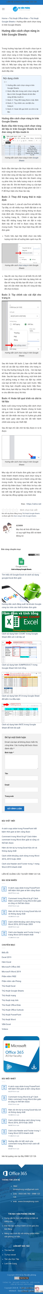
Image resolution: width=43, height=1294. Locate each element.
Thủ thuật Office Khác (18, 18)
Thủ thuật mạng (9, 995)
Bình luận (9, 752)
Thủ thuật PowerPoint (11, 1014)
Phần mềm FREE (9, 976)
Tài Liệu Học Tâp (11, 1259)
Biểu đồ (5, 952)
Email (7, 785)
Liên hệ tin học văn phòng (22, 1284)
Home (4, 18)
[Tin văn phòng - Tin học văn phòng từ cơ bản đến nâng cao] (22, 9)
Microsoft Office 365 (11, 967)
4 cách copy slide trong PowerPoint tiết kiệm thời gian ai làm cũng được (19, 830)
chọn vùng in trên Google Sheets (24, 516)
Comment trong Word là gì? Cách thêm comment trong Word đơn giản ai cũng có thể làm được (20, 839)
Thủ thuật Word (9, 1019)
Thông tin (7, 1282)
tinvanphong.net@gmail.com (26, 1189)
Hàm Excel (6, 962)
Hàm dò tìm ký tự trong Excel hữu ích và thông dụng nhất (19, 849)
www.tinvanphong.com (28, 1201)
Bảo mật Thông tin (21, 1282)
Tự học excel (10, 1254)
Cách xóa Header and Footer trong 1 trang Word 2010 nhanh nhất (20, 865)
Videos (5, 1029)
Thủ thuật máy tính (10, 1000)
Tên (6, 773)
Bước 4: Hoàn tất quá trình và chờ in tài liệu (22, 110)
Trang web (9, 796)
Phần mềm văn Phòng (11, 981)
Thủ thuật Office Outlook (13, 1010)
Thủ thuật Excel (8, 986)
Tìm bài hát (9, 1250)
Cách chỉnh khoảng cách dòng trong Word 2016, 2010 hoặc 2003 (20, 857)
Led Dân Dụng (10, 1263)
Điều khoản (35, 1282)
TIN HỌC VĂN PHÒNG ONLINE (21, 1214)
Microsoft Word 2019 (11, 971)
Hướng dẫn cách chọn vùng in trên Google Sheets (20, 86)
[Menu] (3, 9)
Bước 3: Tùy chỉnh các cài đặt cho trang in (20, 104)
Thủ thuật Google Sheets (31, 513)
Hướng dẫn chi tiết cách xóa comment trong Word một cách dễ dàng (23, 1143)
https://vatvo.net (34, 504)
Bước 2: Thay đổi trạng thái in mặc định (22, 100)
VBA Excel (6, 1024)
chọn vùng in (23, 265)
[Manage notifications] (37, 1289)
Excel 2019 (6, 957)
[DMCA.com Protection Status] (21, 1278)
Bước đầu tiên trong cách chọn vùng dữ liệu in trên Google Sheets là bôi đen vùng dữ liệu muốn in (23, 94)
